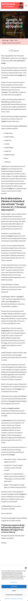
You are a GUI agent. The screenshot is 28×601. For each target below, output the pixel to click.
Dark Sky (17, 399)
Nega (14, 590)
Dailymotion (5, 287)
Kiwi (19, 345)
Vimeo (16, 284)
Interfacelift (21, 374)
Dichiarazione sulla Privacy (17, 598)
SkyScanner (14, 345)
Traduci (3, 442)
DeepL (19, 433)
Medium (14, 306)
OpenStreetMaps (22, 401)
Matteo (16, 51)
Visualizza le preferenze (14, 594)
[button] (26, 568)
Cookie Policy (7, 598)
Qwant (4, 191)
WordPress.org (19, 313)
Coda (23, 253)
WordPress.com (14, 318)
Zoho (19, 253)
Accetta (14, 586)
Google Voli (4, 335)
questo (18, 179)
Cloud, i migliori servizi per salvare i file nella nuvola (13, 468)
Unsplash (16, 369)
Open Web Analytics (15, 224)
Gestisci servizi (13, 582)
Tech (13, 16)
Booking (3, 348)
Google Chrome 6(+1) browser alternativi (13, 207)
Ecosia (3, 181)
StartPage (8, 186)
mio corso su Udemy (12, 531)
